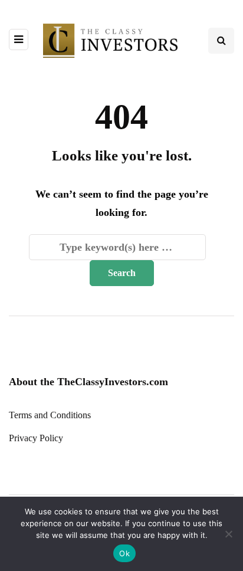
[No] (228, 534)
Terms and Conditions (50, 415)
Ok (124, 553)
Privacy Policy (36, 438)
